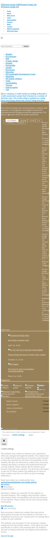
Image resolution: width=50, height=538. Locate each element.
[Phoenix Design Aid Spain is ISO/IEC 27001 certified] (25, 350)
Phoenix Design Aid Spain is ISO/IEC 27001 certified (27, 355)
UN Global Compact (14, 79)
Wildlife (9, 54)
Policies (9, 22)
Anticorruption (12, 87)
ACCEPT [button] (31, 435)
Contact (9, 26)
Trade (8, 81)
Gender (9, 68)
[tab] (12, 120)
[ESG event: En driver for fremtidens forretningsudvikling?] (13, 364)
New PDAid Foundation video (18, 340)
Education (10, 72)
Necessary (8, 487)
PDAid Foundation (13, 29)
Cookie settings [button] (18, 435)
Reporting (10, 76)
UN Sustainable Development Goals (20, 74)
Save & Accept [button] (7, 536)
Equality (9, 63)
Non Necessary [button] (7, 506)
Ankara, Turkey (12, 401)
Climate (9, 85)
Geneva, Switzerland (14, 408)
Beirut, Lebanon (12, 404)
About (9, 13)
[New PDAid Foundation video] (18, 336)
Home (9, 11)
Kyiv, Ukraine (11, 411)
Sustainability (11, 20)
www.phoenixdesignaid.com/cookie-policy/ (19, 482)
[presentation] (12, 120)
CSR (7, 90)
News (9, 24)
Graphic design (12, 61)
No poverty (10, 70)
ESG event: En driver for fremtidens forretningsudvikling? (21, 370)
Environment (11, 57)
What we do (11, 15)
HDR (7, 59)
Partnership (10, 65)
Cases (9, 18)
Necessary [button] (5, 484)
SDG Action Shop (12, 31)
